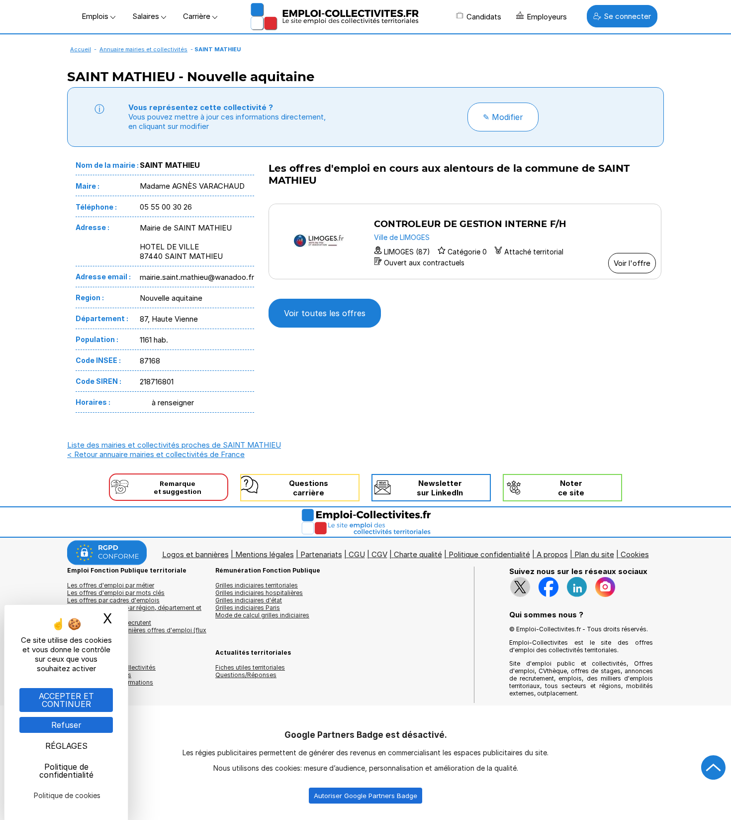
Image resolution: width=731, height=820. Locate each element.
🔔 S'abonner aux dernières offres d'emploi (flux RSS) (136, 633)
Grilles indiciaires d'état (248, 600)
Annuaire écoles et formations (110, 682)
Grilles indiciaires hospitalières (259, 592)
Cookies (635, 554)
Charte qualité (418, 554)
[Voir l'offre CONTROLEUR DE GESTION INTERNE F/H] (465, 241)
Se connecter (627, 16)
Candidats (483, 16)
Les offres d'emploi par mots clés (116, 592)
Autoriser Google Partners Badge (365, 796)
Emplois (96, 16)
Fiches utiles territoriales (250, 667)
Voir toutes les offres (325, 313)
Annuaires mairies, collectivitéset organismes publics (111, 671)
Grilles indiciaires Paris (247, 607)
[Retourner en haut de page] (713, 767)
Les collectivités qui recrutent (109, 622)
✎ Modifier (503, 117)
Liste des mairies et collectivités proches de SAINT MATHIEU (174, 445)
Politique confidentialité (489, 554)
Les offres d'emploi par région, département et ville (134, 611)
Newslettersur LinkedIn (440, 487)
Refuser (66, 725)
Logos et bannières (195, 554)
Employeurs (547, 16)
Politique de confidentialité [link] (66, 771)
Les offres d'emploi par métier (110, 585)
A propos (552, 554)
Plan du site (594, 554)
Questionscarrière (308, 487)
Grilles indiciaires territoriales (256, 585)
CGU (357, 554)
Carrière (197, 16)
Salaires (146, 16)
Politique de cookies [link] (67, 795)
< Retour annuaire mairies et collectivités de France (156, 454)
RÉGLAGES (66, 746)
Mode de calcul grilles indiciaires (262, 615)
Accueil (80, 49)
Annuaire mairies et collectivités (143, 49)
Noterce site (571, 487)
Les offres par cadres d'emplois (113, 600)
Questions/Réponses (245, 675)
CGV (379, 554)
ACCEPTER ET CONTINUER (66, 700)
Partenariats (321, 554)
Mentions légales (264, 554)
